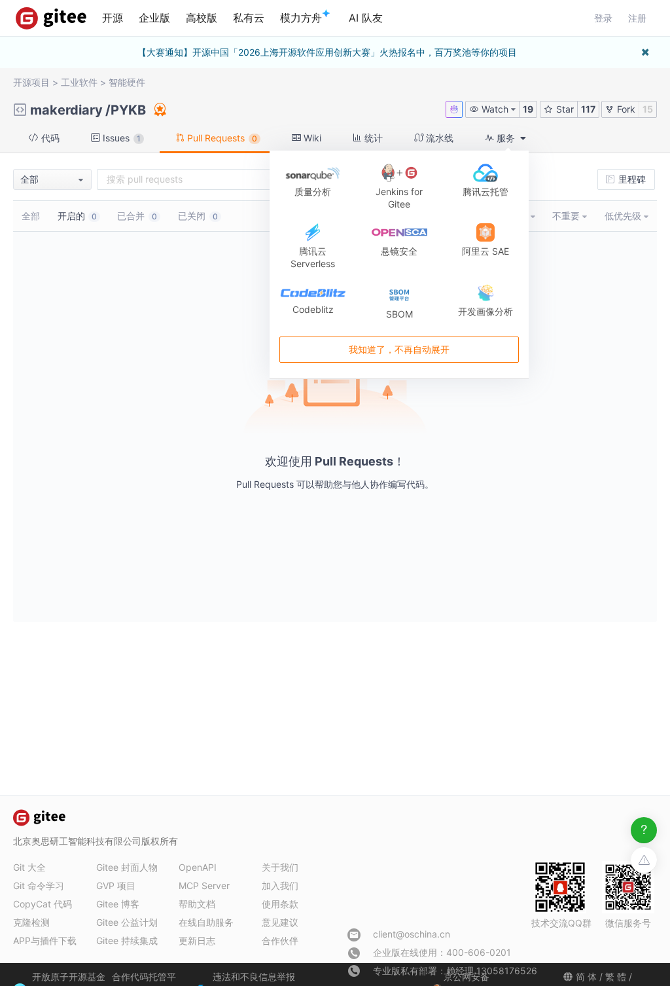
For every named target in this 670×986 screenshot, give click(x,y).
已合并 (137, 215)
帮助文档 (197, 903)
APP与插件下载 (45, 940)
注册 (637, 18)
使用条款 (280, 903)
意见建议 (280, 922)
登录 (603, 18)
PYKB (128, 110)
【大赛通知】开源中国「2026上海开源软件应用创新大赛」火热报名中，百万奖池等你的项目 (327, 52)
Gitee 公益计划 (127, 922)
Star (564, 109)
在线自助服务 (206, 922)
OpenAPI (198, 867)
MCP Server (204, 885)
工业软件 (79, 82)
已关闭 (198, 215)
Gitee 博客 (117, 903)
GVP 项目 (115, 885)
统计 (372, 137)
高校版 (201, 17)
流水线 (438, 137)
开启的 (77, 215)
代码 (49, 137)
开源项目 (31, 82)
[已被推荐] (159, 109)
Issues (120, 137)
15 (648, 109)
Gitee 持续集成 (127, 940)
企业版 (154, 17)
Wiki (311, 137)
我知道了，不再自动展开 (399, 350)
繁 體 (615, 976)
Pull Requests (221, 137)
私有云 (248, 17)
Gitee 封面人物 (127, 867)
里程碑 (631, 179)
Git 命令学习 (38, 885)
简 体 (586, 976)
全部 (31, 215)
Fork (624, 109)
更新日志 (197, 940)
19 (528, 109)
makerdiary (66, 110)
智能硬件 (127, 82)
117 (588, 109)
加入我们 (280, 885)
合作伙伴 (280, 940)
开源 (112, 17)
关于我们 (280, 867)
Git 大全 (29, 867)
